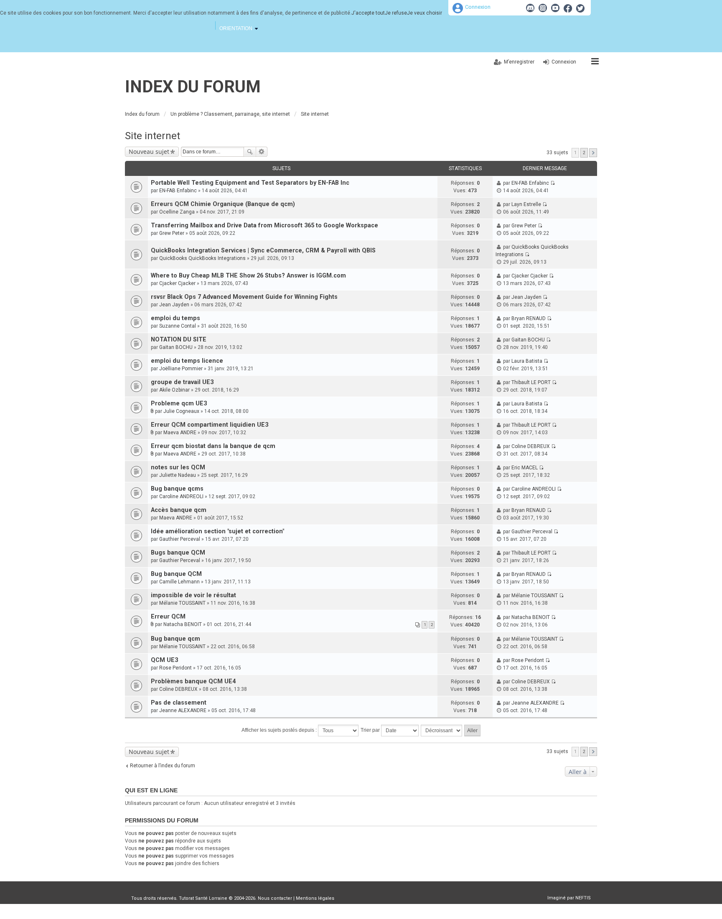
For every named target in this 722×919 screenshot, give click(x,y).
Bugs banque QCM (178, 552)
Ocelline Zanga (177, 212)
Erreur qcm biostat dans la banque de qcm (213, 446)
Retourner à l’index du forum (162, 766)
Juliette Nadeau (177, 475)
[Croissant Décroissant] (442, 730)
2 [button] (584, 152)
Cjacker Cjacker (177, 283)
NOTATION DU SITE (178, 339)
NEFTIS (583, 898)
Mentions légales (315, 898)
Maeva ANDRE (179, 432)
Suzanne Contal (177, 326)
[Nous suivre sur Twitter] (580, 8)
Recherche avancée (261, 152)
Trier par (371, 730)
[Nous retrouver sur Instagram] (542, 8)
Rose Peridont (175, 668)
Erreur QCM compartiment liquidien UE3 (209, 424)
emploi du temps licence (187, 360)
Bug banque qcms (177, 488)
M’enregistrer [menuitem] (519, 62)
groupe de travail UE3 (182, 382)
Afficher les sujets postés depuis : (280, 730)
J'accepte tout (368, 13)
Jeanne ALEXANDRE (182, 710)
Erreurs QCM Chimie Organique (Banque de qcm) (223, 204)
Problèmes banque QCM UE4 (193, 681)
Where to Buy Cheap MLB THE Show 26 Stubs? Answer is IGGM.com (248, 275)
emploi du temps (175, 318)
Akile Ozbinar (174, 390)
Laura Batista (526, 361)
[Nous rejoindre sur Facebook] (568, 8)
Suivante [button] (593, 152)
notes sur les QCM (178, 467)
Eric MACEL (524, 468)
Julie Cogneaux (181, 411)
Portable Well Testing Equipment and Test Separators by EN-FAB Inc (250, 182)
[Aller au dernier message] (552, 183)
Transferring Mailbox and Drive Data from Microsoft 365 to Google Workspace (264, 225)
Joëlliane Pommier (181, 369)
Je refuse (396, 13)
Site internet (152, 136)
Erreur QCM (168, 616)
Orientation (235, 28)
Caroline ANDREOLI (181, 496)
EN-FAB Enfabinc (178, 190)
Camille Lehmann (179, 582)
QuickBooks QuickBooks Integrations (202, 258)
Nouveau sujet (149, 151)
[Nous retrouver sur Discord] (530, 8)
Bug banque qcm (175, 638)
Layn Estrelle (526, 204)
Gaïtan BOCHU (176, 347)
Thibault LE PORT (531, 382)
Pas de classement (178, 702)
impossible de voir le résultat (193, 595)
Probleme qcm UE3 (179, 403)
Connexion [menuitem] (564, 62)
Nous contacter (275, 898)
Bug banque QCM (176, 574)
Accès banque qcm (178, 510)
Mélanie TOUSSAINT (182, 603)
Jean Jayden (174, 305)
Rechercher (250, 152)
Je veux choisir (424, 13)
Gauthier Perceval (179, 539)
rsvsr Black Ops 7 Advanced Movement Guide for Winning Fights (244, 296)
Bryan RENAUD (528, 318)
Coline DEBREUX (530, 446)
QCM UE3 (164, 660)
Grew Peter (171, 233)
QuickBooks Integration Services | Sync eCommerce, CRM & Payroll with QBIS (263, 250)
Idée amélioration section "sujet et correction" (217, 531)
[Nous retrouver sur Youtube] (555, 8)
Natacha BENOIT (182, 624)
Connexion (478, 7)
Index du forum (193, 87)
